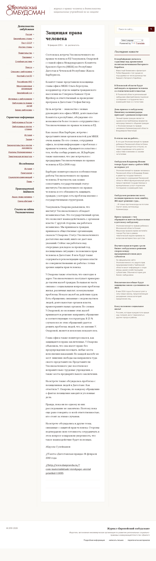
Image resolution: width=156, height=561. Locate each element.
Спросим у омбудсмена (21, 71)
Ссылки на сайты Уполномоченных (24, 211)
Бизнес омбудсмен (23, 110)
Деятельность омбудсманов (26, 28)
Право (29, 181)
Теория (29, 139)
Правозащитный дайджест (24, 190)
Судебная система (23, 61)
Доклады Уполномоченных (20, 152)
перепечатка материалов (139, 540)
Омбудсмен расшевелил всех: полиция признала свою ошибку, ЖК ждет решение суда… (131, 198)
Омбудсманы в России (22, 122)
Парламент (27, 57)
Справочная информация (20, 117)
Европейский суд (24, 93)
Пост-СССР (26, 43)
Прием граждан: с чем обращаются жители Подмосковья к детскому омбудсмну (132, 219)
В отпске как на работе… (126, 138)
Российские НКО (24, 82)
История (28, 135)
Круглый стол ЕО (24, 76)
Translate (140, 43)
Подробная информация (94, 540)
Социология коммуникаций (20, 177)
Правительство (25, 53)
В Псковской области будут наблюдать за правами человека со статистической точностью (131, 88)
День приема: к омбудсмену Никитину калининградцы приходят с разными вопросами (130, 112)
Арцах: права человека (22, 197)
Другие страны (25, 47)
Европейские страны (23, 38)
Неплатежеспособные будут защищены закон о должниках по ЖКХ (131, 285)
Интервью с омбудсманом (20, 99)
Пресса (28, 67)
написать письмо (116, 540)
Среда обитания (25, 201)
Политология (26, 173)
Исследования (26, 163)
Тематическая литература (20, 156)
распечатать (73, 45)
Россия (29, 34)
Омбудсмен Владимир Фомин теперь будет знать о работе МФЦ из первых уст (131, 164)
